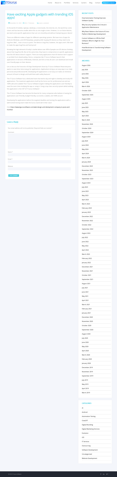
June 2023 (85, 191)
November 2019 (87, 372)
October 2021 (86, 275)
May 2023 (85, 195)
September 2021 (87, 279)
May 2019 (85, 384)
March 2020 (86, 355)
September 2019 (87, 376)
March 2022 (86, 254)
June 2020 (85, 342)
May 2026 (85, 78)
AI (82, 408)
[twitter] (107, 474)
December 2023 (87, 166)
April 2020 (85, 351)
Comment (11, 132)
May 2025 (85, 112)
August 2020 (86, 334)
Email (10, 159)
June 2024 (85, 145)
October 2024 (86, 128)
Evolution (85, 433)
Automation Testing (88, 416)
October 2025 (86, 91)
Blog (90, 3)
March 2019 (86, 393)
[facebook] (100, 474)
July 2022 (85, 237)
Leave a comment (44, 23)
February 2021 (87, 309)
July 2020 (85, 338)
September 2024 (87, 133)
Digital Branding (87, 425)
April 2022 (85, 250)
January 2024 (86, 162)
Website (10, 166)
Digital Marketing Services (91, 429)
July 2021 (85, 288)
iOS (26, 23)
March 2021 (86, 305)
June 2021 (85, 292)
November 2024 (87, 124)
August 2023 (86, 183)
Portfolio (67, 3)
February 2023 (87, 208)
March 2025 (86, 120)
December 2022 (87, 216)
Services (75, 3)
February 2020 (87, 359)
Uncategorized (87, 454)
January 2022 (86, 263)
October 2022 (86, 225)
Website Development (89, 458)
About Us (58, 3)
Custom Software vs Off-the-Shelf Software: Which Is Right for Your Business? (93, 40)
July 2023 (85, 187)
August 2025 (86, 99)
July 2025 (85, 103)
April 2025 (85, 116)
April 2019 (85, 388)
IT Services (31, 23)
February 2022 (87, 258)
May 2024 (85, 149)
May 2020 (85, 346)
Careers (84, 3)
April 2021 (85, 300)
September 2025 (87, 95)
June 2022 (85, 242)
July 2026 (85, 70)
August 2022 (86, 233)
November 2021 (87, 271)
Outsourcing (86, 446)
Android (84, 412)
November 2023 (87, 170)
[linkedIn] (103, 474)
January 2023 (86, 212)
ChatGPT (85, 421)
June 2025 (85, 107)
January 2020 (86, 363)
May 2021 (85, 296)
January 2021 (86, 313)
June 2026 (85, 74)
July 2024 (85, 141)
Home (50, 3)
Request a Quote (109, 3)
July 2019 (85, 380)
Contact (97, 3)
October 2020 (86, 326)
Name (10, 152)
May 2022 (85, 246)
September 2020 (87, 330)
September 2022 (87, 229)
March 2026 (86, 86)
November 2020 (87, 321)
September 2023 (87, 179)
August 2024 (86, 137)
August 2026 (86, 65)
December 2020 (87, 317)
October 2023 (86, 174)
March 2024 (86, 158)
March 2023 (86, 204)
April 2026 (85, 82)
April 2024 (85, 153)
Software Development (90, 450)
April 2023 (85, 200)
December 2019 (87, 367)
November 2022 (87, 221)
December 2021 (87, 267)
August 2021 (86, 284)
